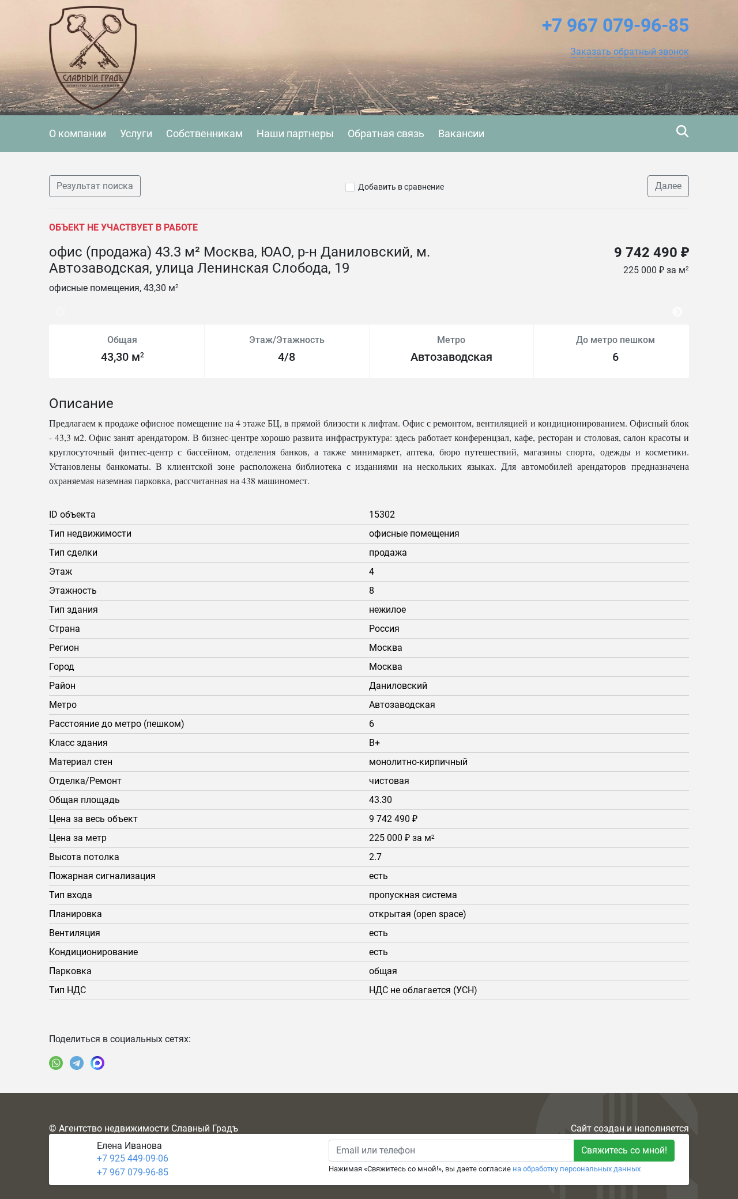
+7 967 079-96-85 (132, 1172)
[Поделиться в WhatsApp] (56, 1063)
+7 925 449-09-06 (132, 1158)
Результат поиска (95, 185)
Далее (668, 185)
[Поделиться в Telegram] (77, 1063)
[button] (629, 52)
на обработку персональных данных (577, 1168)
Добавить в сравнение (401, 186)
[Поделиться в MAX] (97, 1063)
